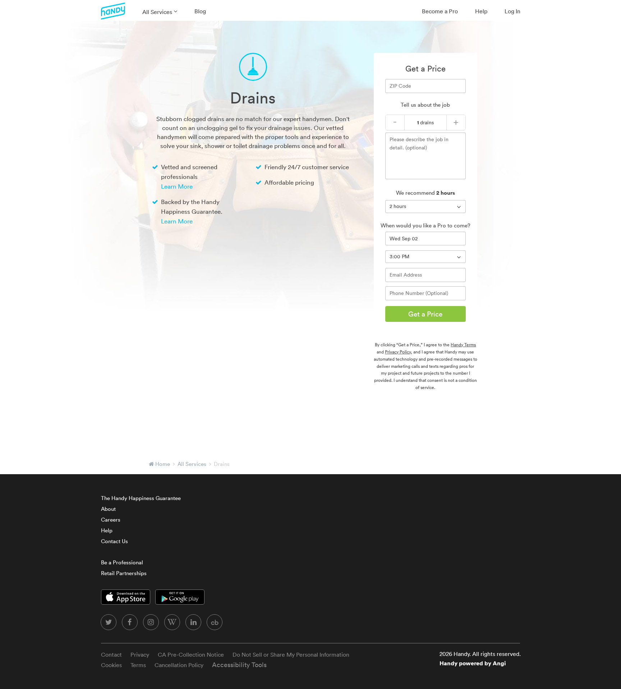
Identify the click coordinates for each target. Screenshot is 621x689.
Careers (110, 519)
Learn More (177, 186)
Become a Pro (440, 11)
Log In (512, 11)
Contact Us (114, 541)
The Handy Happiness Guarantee (141, 498)
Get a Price (425, 314)
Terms (138, 665)
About (108, 508)
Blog (200, 11)
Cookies (111, 665)
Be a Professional (122, 562)
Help (481, 11)
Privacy (139, 654)
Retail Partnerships (124, 573)
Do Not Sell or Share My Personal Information (291, 654)
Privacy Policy (398, 352)
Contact (111, 654)
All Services (157, 11)
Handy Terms (463, 345)
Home (162, 464)
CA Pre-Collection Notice (191, 654)
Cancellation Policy (179, 665)
